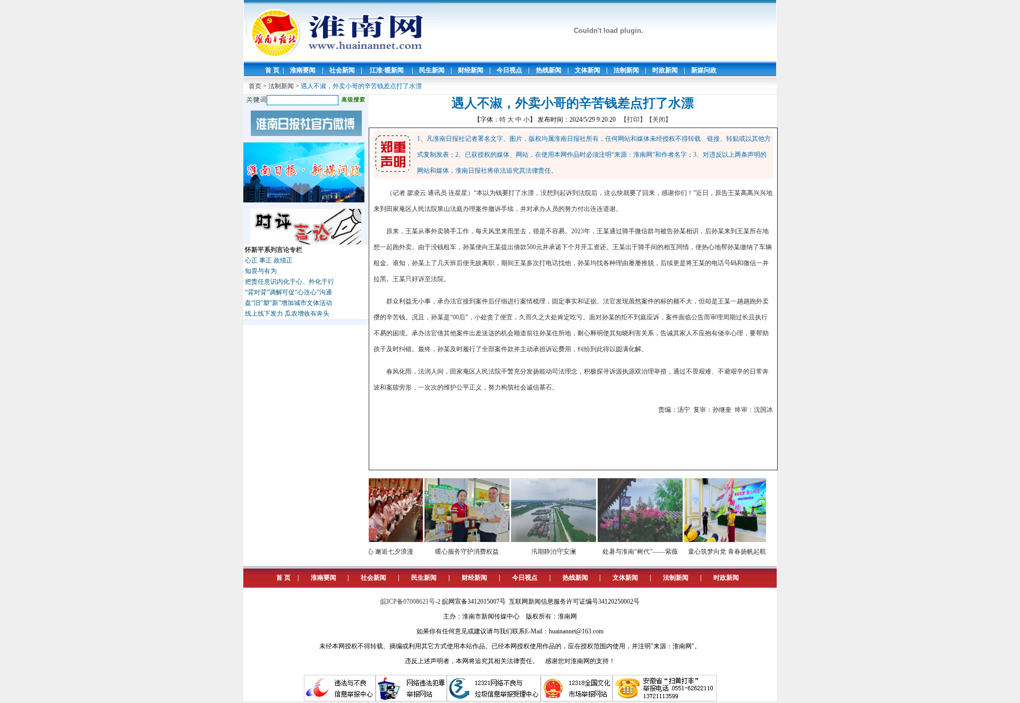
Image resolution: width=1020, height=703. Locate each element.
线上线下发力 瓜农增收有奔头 (287, 313)
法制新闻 (626, 70)
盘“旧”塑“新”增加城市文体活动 (288, 303)
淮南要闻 (303, 70)
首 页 (272, 70)
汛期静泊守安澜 (540, 551)
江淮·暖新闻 (387, 70)
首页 (255, 86)
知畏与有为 (261, 271)
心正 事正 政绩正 (269, 260)
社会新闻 (342, 70)
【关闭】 (659, 119)
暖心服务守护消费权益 (454, 551)
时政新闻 (665, 70)
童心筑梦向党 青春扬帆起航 (714, 551)
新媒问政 (704, 70)
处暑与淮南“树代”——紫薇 (627, 551)
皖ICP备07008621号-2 (410, 601)
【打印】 (633, 119)
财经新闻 (470, 70)
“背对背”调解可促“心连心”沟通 (288, 292)
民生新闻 (432, 70)
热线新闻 (549, 70)
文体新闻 (587, 70)
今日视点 (509, 70)
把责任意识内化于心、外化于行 (289, 281)
